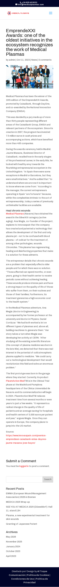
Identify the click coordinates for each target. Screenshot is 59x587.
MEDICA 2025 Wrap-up (18, 502)
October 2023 (13, 551)
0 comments (45, 60)
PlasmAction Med (15, 381)
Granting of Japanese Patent (21, 524)
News (34, 60)
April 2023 (11, 556)
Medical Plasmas (15, 214)
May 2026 (11, 537)
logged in (24, 466)
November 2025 (14, 542)
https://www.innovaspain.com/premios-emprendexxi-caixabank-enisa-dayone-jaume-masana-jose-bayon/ (26, 439)
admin (12, 60)
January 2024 (13, 546)
